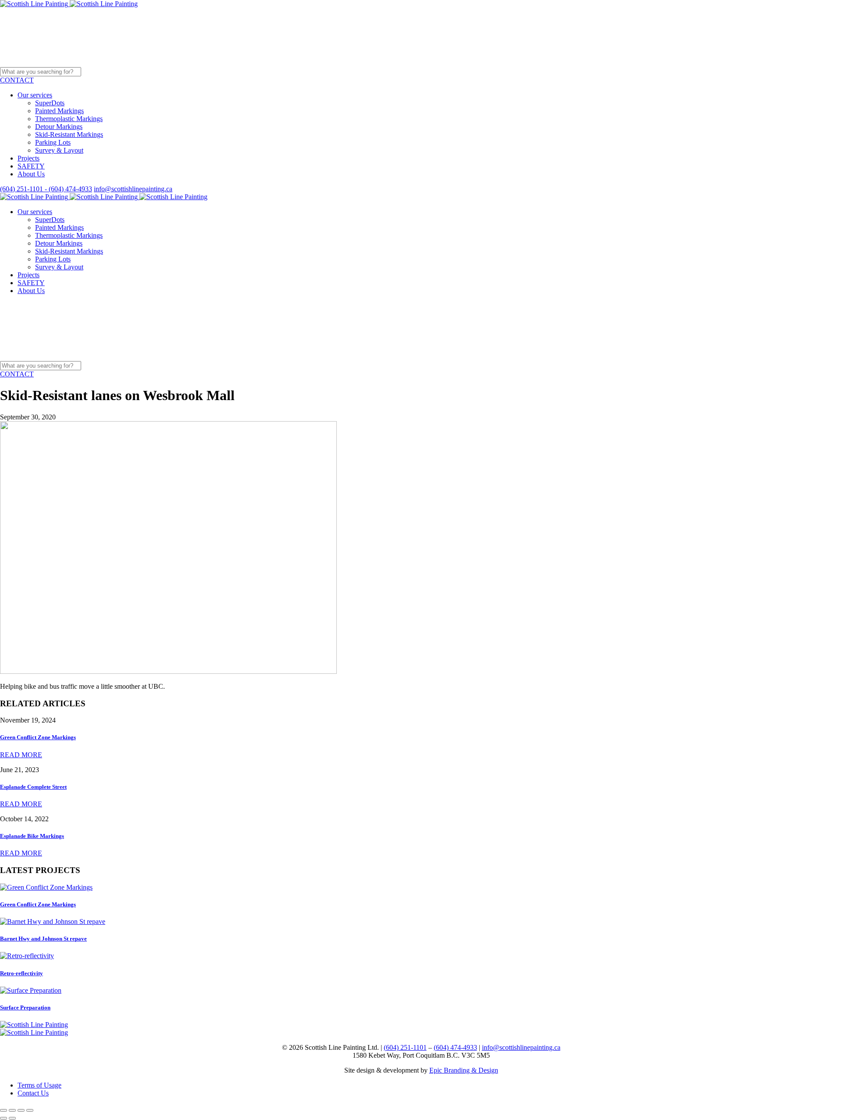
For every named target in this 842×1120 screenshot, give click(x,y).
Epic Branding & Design (463, 1070)
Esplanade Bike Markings (32, 836)
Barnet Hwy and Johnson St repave (43, 938)
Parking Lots (53, 142)
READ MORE (21, 755)
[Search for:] (108, 71)
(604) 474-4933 (455, 1047)
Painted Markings (59, 111)
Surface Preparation (25, 1007)
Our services (35, 95)
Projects (28, 158)
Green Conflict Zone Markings (38, 737)
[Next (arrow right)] (12, 1118)
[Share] (12, 1110)
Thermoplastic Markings (69, 118)
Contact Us (33, 1093)
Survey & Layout (59, 150)
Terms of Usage (39, 1085)
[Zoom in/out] (29, 1110)
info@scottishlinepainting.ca (133, 189)
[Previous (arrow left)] (3, 1118)
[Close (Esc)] (3, 1110)
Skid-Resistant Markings (69, 134)
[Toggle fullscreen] (21, 1110)
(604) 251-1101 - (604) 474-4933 (46, 189)
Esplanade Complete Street (33, 787)
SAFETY (31, 166)
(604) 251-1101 (405, 1047)
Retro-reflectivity (21, 973)
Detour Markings (58, 126)
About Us (31, 174)
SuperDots (49, 103)
